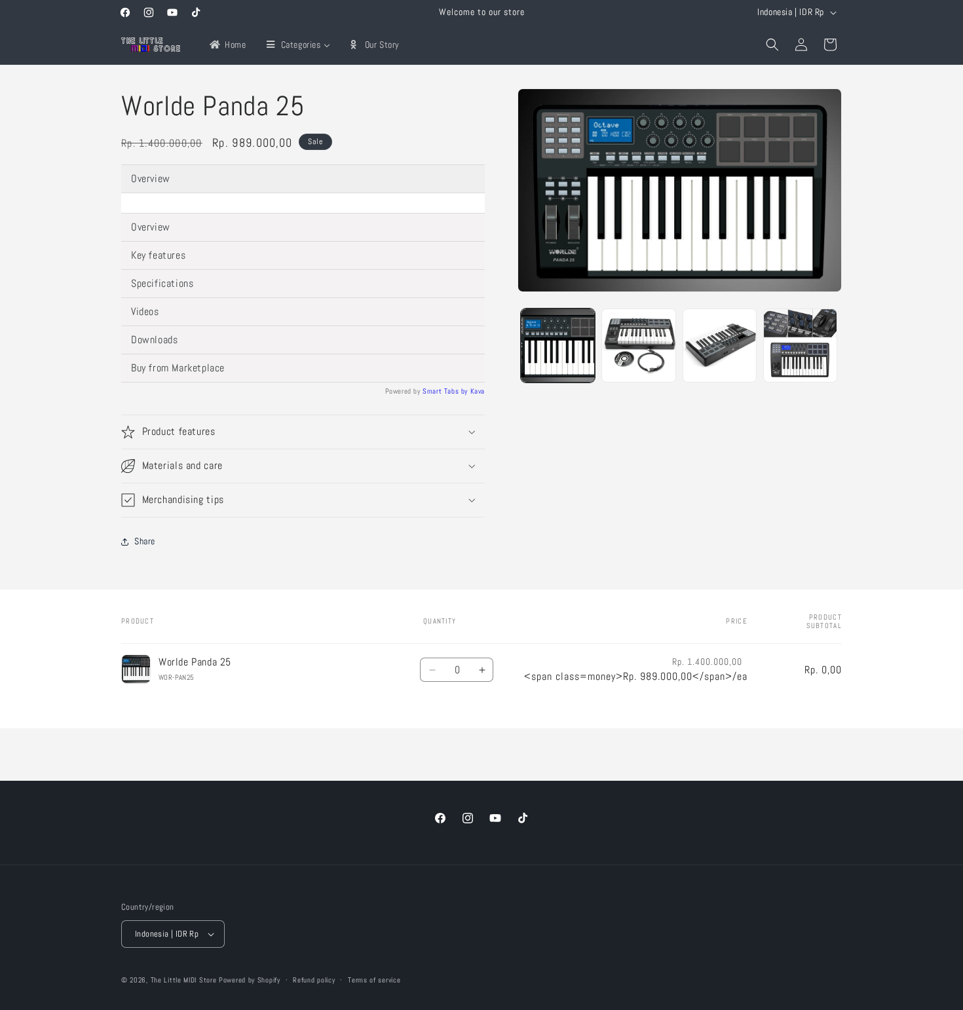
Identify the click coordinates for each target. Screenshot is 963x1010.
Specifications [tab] (162, 283)
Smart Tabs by (446, 391)
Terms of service (374, 979)
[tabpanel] (303, 203)
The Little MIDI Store (184, 979)
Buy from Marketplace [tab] (178, 368)
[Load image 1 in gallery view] (558, 346)
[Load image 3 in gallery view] (720, 346)
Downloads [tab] (154, 339)
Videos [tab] (145, 311)
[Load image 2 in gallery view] (638, 346)
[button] (772, 44)
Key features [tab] (158, 255)
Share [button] (144, 541)
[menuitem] (226, 44)
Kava (477, 391)
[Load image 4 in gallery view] (800, 346)
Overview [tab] (150, 178)
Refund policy (314, 979)
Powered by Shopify (249, 979)
